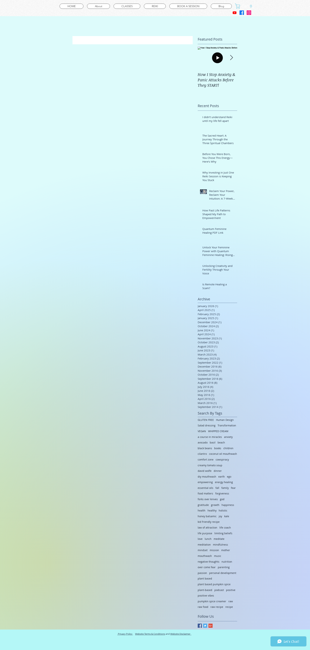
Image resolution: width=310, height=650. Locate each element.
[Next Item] (231, 57)
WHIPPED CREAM (218, 431)
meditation (204, 544)
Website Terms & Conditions (150, 633)
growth (215, 505)
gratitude (203, 505)
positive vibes (206, 595)
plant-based (205, 590)
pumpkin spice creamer (212, 601)
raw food (203, 607)
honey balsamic (207, 516)
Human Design (225, 420)
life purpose (205, 533)
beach (221, 442)
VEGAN (202, 431)
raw (230, 601)
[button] (245, 6)
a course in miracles (210, 437)
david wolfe (205, 471)
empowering (205, 482)
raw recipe (216, 607)
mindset (203, 550)
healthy (212, 510)
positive (230, 590)
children (228, 448)
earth (221, 476)
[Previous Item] (203, 57)
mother (225, 550)
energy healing (224, 482)
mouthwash (205, 556)
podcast (219, 590)
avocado (203, 442)
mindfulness (220, 544)
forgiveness (222, 493)
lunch (208, 539)
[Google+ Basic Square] (210, 626)
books (217, 448)
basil (212, 442)
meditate (219, 539)
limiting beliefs (223, 533)
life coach (225, 527)
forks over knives (208, 499)
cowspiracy (222, 459)
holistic (223, 510)
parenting (224, 567)
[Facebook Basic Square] (200, 626)
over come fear (207, 567)
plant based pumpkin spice (214, 584)
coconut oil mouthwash (223, 453)
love (200, 539)
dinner (218, 471)
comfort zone (205, 459)
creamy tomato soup (210, 465)
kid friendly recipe (209, 521)
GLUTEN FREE (206, 420)
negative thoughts (208, 561)
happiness (228, 505)
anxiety (228, 437)
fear (233, 488)
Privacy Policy (125, 633)
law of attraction (207, 527)
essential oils (205, 488)
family (225, 488)
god (222, 499)
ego (229, 476)
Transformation (227, 425)
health (201, 510)
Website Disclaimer (180, 633)
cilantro (202, 453)
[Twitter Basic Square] (205, 626)
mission (214, 550)
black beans (205, 448)
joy (220, 516)
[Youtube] (234, 12)
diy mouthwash (207, 476)
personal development (222, 573)
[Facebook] (241, 12)
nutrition (227, 561)
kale (226, 516)
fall (217, 488)
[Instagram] (249, 12)
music (217, 556)
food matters (205, 493)
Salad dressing (206, 425)
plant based (205, 578)
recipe (229, 607)
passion (202, 573)
